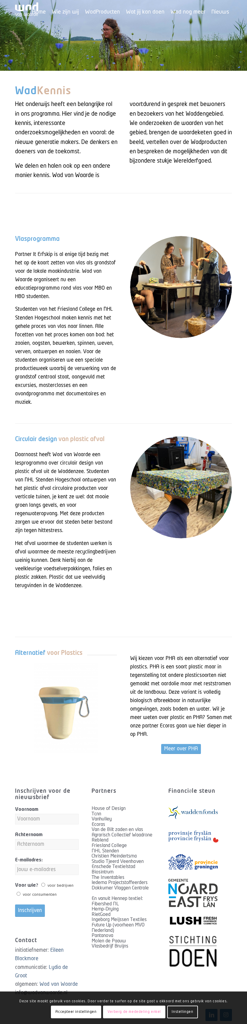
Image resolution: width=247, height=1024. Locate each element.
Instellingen (182, 1011)
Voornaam (26, 809)
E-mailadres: (29, 860)
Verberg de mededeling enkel (134, 1011)
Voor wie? (26, 885)
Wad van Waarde (58, 984)
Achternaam (28, 835)
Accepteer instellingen (75, 1011)
